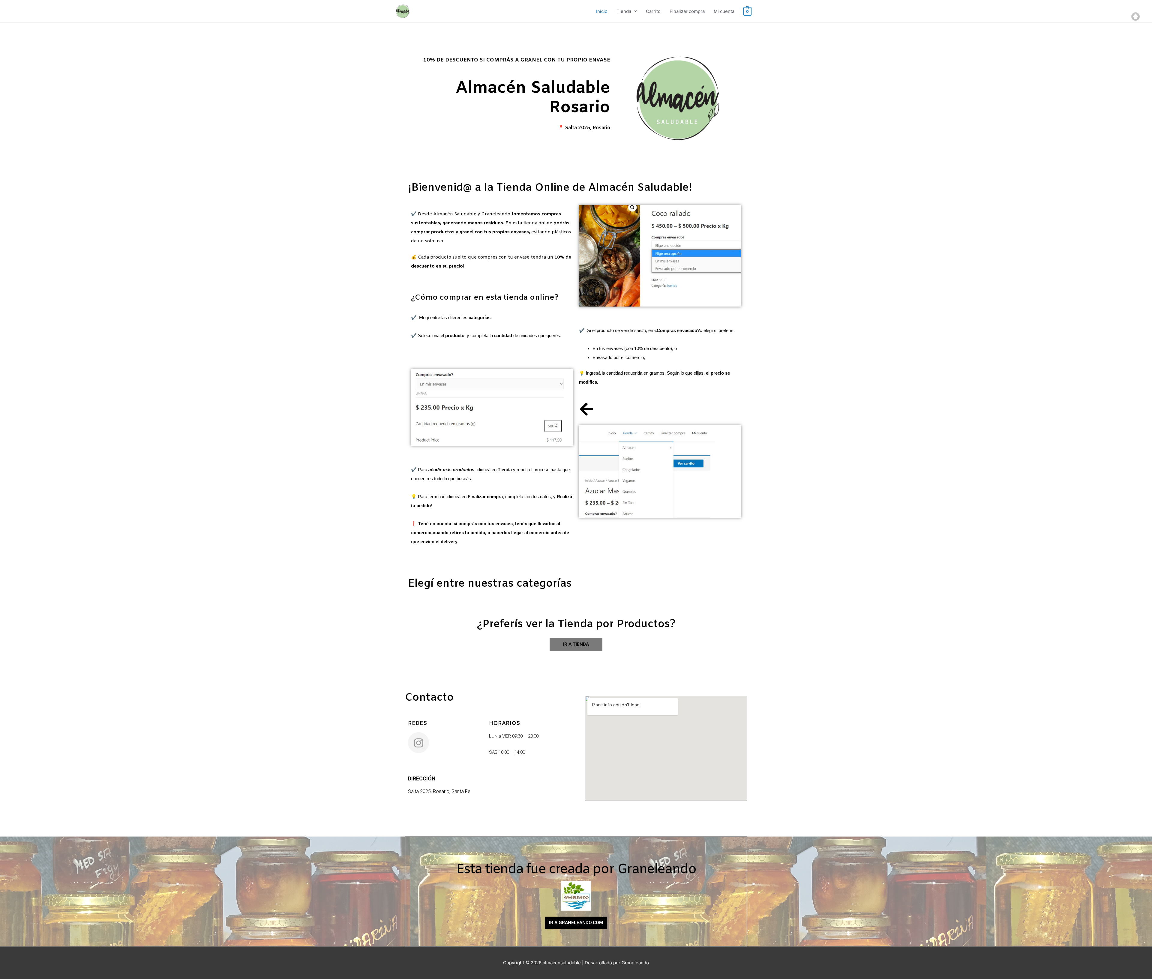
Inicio (602, 11)
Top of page (1135, 16)
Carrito (653, 11)
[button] (576, 644)
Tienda (623, 11)
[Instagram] (418, 742)
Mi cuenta (724, 11)
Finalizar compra (687, 11)
